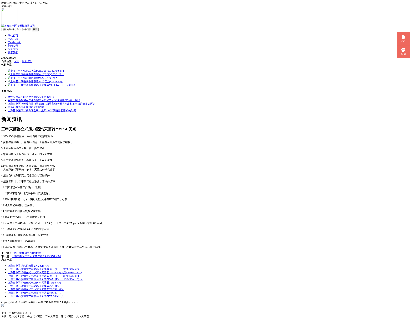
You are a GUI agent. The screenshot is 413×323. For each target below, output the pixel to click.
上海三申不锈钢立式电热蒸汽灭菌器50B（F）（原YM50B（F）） (45, 275)
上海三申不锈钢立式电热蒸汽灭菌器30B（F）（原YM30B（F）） (45, 269)
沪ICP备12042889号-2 (95, 302)
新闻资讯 (13, 45)
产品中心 (13, 39)
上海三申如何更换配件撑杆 (27, 253)
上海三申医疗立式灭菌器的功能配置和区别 (36, 256)
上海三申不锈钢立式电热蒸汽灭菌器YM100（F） (36, 292)
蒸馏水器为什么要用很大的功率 (26, 107)
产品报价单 (14, 42)
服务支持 (13, 49)
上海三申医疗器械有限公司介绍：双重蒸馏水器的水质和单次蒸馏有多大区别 (52, 103)
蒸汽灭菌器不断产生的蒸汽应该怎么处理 (31, 97)
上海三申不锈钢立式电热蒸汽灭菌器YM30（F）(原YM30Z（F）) (45, 272)
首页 (16, 61)
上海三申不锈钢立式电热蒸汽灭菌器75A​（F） (34, 286)
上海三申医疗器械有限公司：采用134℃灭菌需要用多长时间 (42, 110)
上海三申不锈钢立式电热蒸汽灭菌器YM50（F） (35, 282)
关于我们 (13, 52)
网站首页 (13, 35)
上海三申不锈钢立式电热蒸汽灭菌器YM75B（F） (36, 289)
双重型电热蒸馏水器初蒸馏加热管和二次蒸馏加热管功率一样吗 (44, 100)
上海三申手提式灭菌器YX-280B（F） (29, 265)
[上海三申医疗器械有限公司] (18, 25)
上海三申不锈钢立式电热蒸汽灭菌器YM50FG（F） (37, 296)
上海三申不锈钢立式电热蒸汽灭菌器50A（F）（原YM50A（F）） (45, 279)
